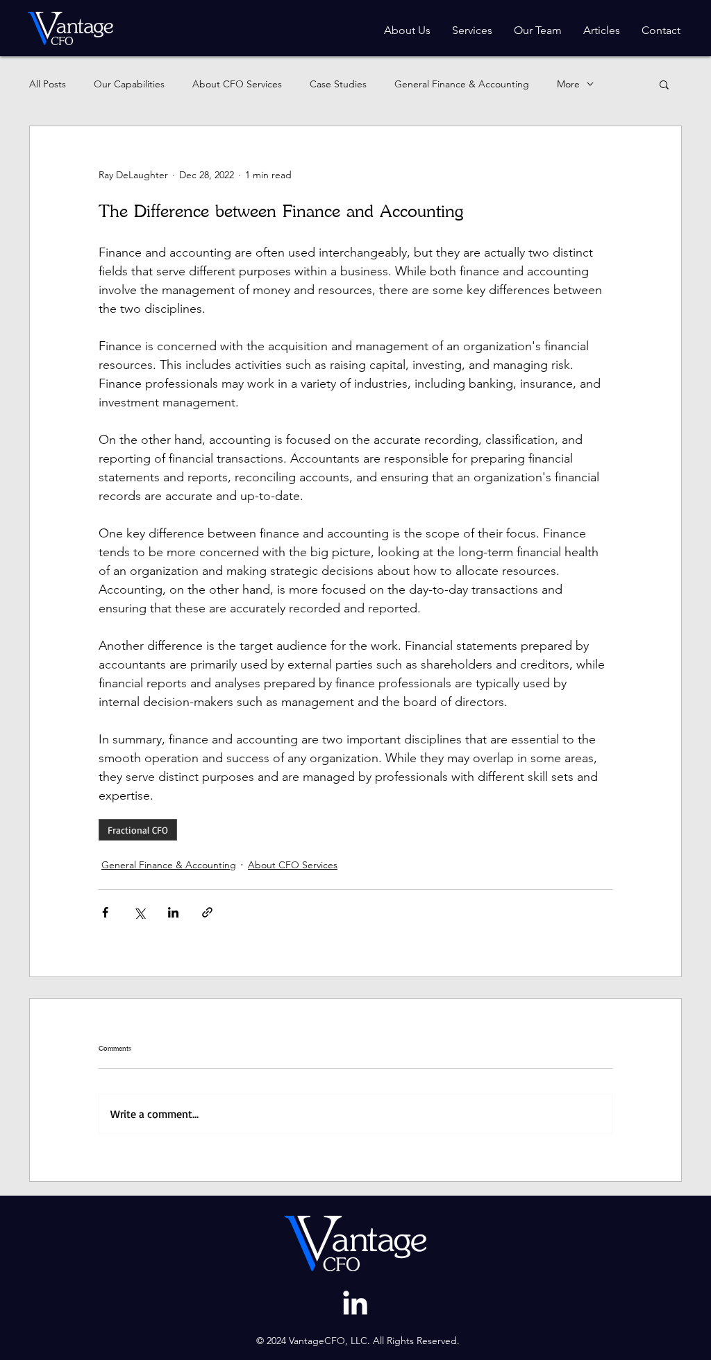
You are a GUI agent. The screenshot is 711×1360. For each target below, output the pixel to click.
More (568, 84)
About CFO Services (237, 84)
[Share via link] (207, 912)
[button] (664, 83)
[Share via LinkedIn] (173, 912)
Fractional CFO (138, 830)
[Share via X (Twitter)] (139, 912)
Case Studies (338, 84)
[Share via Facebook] (105, 912)
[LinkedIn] (355, 1305)
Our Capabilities (129, 84)
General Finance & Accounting (461, 84)
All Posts (47, 84)
